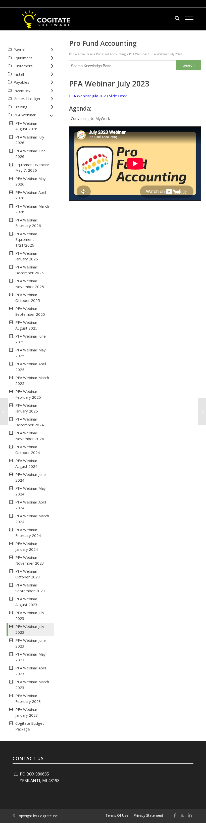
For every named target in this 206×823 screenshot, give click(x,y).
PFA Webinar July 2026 (29, 139)
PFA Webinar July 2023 (166, 54)
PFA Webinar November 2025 (29, 283)
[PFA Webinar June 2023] (4, 411)
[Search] (175, 19)
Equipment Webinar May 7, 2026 (32, 167)
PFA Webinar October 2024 (27, 449)
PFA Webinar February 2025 (28, 394)
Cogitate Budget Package (29, 726)
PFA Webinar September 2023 (30, 587)
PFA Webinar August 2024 (26, 463)
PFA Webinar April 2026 (30, 195)
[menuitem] (175, 19)
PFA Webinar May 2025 (30, 352)
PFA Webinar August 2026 (26, 126)
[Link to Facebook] (174, 815)
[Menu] (186, 19)
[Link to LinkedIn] (189, 815)
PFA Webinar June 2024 (30, 477)
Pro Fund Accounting (111, 54)
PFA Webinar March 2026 (32, 209)
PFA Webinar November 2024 (29, 435)
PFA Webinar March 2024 (32, 518)
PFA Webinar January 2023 (26, 712)
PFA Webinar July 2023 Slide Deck (98, 95)
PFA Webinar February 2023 (28, 698)
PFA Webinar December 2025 (29, 269)
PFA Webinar (138, 54)
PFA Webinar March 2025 (32, 380)
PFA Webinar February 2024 (28, 532)
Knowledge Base (81, 54)
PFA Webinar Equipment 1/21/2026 (26, 239)
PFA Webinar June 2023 (30, 643)
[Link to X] (182, 815)
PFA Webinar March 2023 (32, 684)
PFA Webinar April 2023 (30, 670)
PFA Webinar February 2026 (28, 222)
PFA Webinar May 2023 (30, 657)
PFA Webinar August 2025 (26, 325)
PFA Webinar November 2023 (29, 560)
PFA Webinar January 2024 (26, 546)
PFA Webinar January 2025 (26, 408)
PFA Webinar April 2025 (30, 366)
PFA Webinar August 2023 (26, 601)
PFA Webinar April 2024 (30, 504)
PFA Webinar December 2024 (29, 422)
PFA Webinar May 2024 (30, 491)
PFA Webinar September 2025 (30, 311)
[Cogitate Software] (46, 19)
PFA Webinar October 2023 (27, 574)
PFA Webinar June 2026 (30, 153)
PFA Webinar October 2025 (27, 297)
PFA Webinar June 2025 (30, 339)
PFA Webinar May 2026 (30, 181)
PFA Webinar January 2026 (26, 256)
